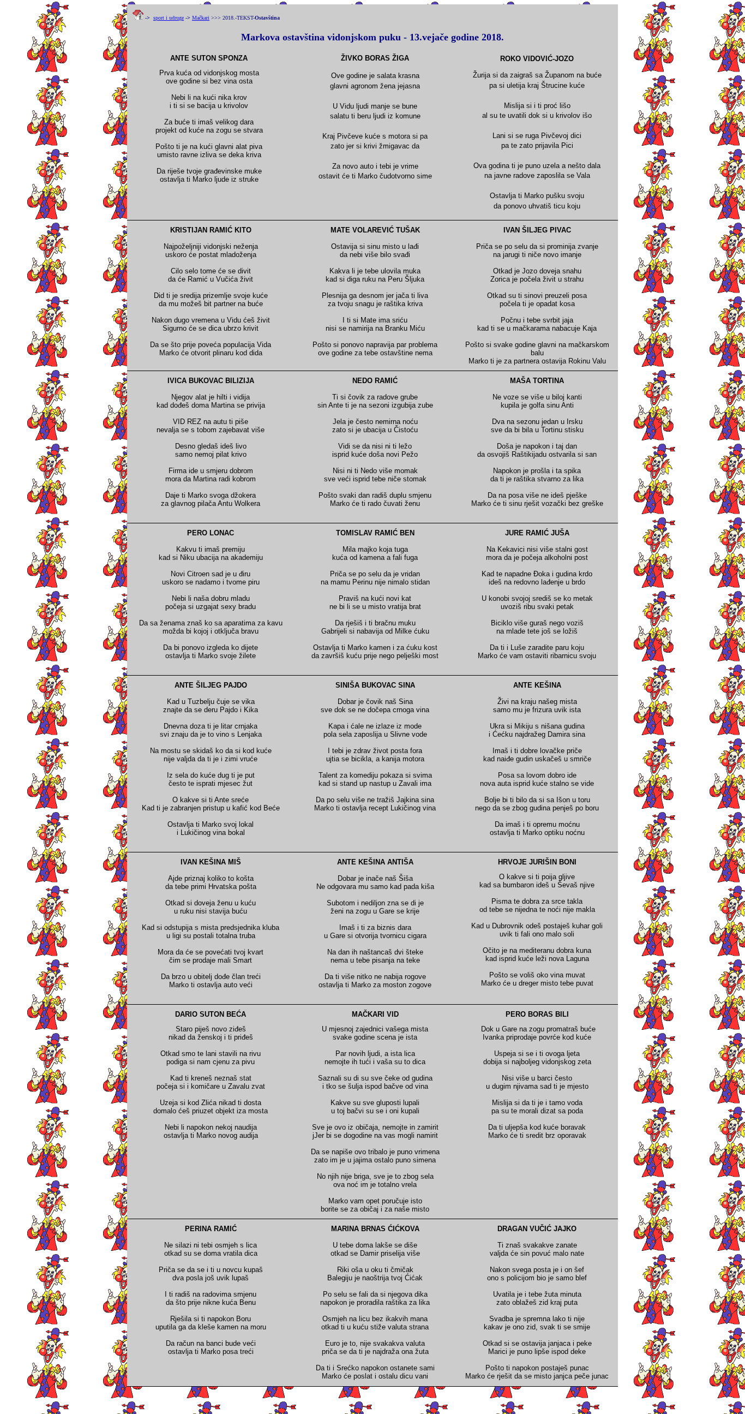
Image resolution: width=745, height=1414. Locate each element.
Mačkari (200, 18)
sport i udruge (168, 18)
